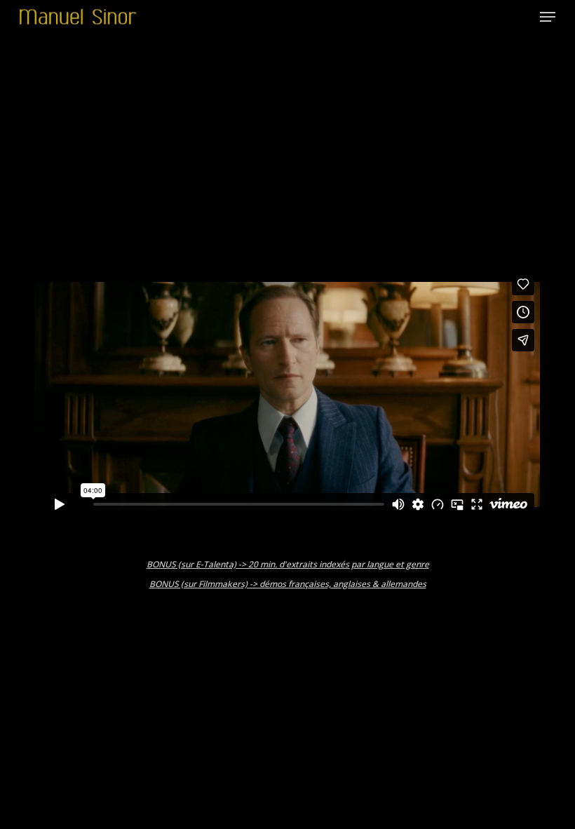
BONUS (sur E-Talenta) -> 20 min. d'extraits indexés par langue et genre (288, 564)
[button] (547, 17)
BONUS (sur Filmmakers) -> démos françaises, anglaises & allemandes (287, 584)
